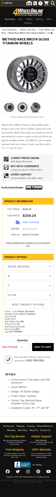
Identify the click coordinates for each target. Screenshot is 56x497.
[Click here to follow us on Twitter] (18, 472)
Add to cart (42, 347)
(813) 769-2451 (41, 440)
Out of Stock (8, 347)
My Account (8, 426)
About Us (33, 430)
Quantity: (22, 340)
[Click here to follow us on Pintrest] (38, 472)
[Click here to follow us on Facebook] (8, 472)
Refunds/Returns (45, 426)
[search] (53, 3)
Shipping (20, 426)
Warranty (11, 430)
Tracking (31, 426)
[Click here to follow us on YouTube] (49, 472)
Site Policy (22, 430)
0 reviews (31, 228)
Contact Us (45, 430)
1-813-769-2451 (34, 360)
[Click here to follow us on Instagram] (28, 472)
